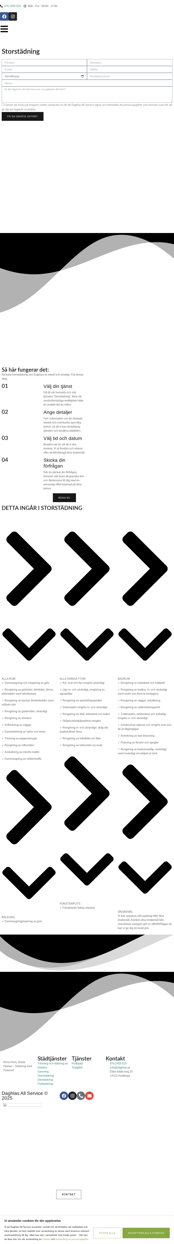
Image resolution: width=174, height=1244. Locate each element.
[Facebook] (4, 16)
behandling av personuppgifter (72, 1239)
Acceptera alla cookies (146, 1233)
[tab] (29, 603)
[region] (87, 1230)
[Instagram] (12, 16)
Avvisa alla (107, 1233)
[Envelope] (89, 1095)
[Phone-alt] (81, 1095)
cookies (46, 1239)
